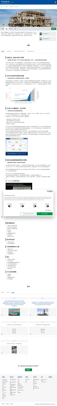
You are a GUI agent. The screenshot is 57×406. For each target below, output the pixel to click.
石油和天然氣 (4, 379)
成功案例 (3, 397)
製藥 (3, 398)
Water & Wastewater (4, 395)
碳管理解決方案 (12, 394)
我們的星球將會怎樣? (36, 380)
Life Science (20, 388)
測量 (18, 382)
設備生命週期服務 (20, 387)
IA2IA (34, 384)
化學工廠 (3, 384)
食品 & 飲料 (4, 393)
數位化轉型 (35, 386)
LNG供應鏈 (11, 6)
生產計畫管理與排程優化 (13, 393)
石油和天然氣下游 (5, 381)
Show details (48, 210)
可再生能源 (4, 387)
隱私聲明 (7, 403)
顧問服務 (19, 384)
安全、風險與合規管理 (13, 382)
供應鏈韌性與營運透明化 (13, 390)
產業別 (7, 6)
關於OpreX (35, 381)
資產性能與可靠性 (13, 384)
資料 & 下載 (27, 379)
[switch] (22, 206)
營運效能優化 (12, 385)
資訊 (18, 379)
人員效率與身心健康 (13, 380)
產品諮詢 (53, 28)
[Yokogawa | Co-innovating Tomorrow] (5, 2)
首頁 (3, 6)
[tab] (2, 51)
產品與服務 (20, 377)
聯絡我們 (28, 369)
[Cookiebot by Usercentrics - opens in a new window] (48, 191)
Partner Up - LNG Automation (14, 324)
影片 (26, 382)
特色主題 (35, 377)
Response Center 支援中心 (44, 380)
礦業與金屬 (4, 390)
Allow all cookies (44, 213)
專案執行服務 (20, 385)
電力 (3, 385)
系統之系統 (35, 383)
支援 (42, 377)
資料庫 (26, 377)
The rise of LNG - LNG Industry (14, 343)
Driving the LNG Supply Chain (43, 324)
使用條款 (3, 403)
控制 (18, 381)
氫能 (3, 388)
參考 (26, 381)
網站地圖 (11, 403)
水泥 (3, 391)
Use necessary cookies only (28, 213)
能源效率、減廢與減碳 (13, 388)
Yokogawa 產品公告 (21, 391)
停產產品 (19, 392)
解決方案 (11, 377)
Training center (43, 381)
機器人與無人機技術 (36, 388)
